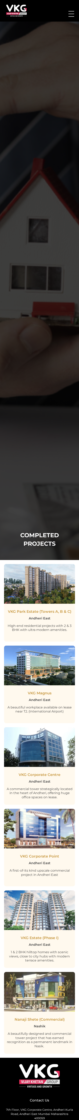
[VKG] (19, 11)
